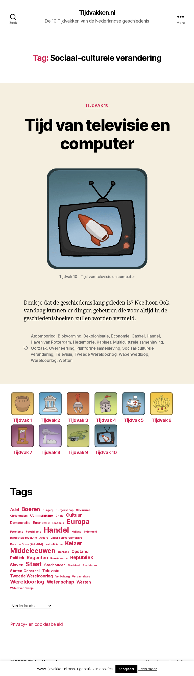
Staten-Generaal (25, 571)
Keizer (73, 543)
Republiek (81, 557)
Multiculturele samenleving (138, 342)
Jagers (43, 537)
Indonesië (90, 531)
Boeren (30, 509)
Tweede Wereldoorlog (96, 354)
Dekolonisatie (96, 336)
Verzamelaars (81, 576)
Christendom (19, 515)
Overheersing (62, 348)
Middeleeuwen (32, 550)
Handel (153, 336)
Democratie (20, 523)
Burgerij (47, 510)
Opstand (79, 551)
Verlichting (62, 576)
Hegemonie (84, 342)
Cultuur (74, 515)
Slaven (16, 564)
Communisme (41, 515)
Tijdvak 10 (97, 105)
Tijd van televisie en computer (97, 134)
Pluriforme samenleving (98, 348)
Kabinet (104, 342)
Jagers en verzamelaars (66, 537)
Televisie (64, 354)
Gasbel (138, 336)
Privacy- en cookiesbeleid (36, 624)
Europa (77, 521)
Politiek (17, 557)
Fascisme (16, 531)
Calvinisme (83, 510)
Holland (76, 531)
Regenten (37, 557)
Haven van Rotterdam (51, 342)
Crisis (59, 515)
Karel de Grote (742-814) (26, 544)
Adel (14, 509)
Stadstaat (73, 565)
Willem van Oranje (21, 588)
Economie (120, 336)
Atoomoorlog (43, 336)
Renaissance (59, 558)
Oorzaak (39, 348)
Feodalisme (33, 531)
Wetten (65, 360)
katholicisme (54, 544)
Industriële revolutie (23, 537)
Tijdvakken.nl (97, 13)
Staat (34, 564)
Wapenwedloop (133, 354)
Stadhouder (54, 565)
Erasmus (58, 523)
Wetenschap (60, 582)
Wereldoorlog (44, 360)
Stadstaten (89, 565)
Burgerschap (64, 510)
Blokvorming (69, 336)
